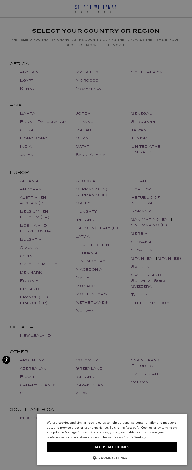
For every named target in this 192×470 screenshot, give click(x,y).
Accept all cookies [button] (112, 447)
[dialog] (96, 235)
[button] (112, 457)
